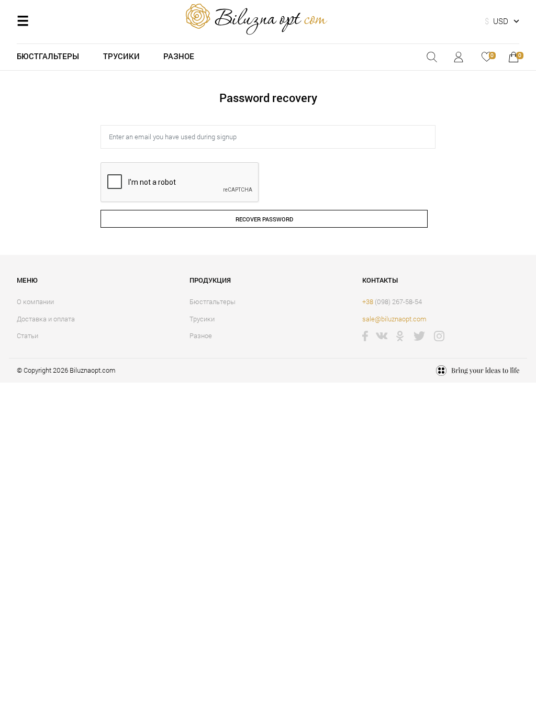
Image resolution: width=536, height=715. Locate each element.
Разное (178, 56)
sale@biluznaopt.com (394, 318)
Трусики (121, 56)
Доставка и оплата (46, 318)
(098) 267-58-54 (392, 301)
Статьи (27, 335)
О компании (35, 301)
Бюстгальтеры (48, 56)
